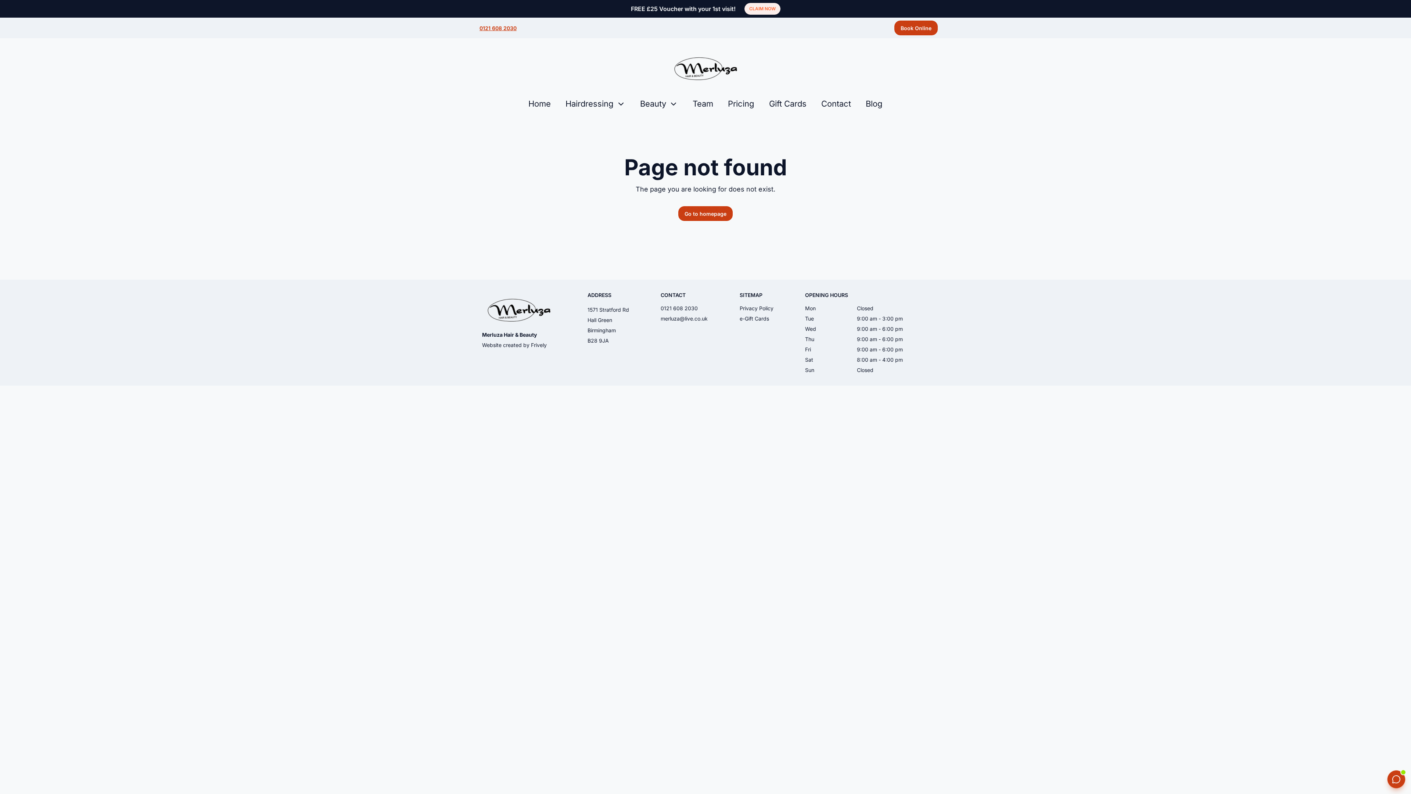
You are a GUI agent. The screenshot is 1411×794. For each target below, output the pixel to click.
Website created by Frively (514, 345)
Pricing (741, 103)
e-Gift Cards (754, 318)
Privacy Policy (756, 308)
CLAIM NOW (762, 8)
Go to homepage (705, 214)
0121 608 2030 (498, 28)
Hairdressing (590, 103)
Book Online (916, 28)
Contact (836, 103)
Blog (874, 103)
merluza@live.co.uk (684, 318)
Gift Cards (788, 103)
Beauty (653, 103)
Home (539, 103)
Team (703, 103)
